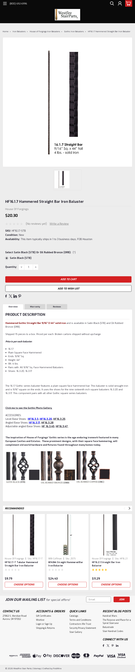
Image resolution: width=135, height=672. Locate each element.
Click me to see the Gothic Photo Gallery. (28, 407)
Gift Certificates (43, 616)
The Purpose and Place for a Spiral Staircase (117, 622)
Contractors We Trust (80, 624)
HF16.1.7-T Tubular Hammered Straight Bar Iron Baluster (21, 564)
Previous (124, 508)
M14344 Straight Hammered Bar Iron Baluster (65, 564)
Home (5, 31)
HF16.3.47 (62, 426)
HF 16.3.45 (48, 426)
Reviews (57, 306)
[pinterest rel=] (112, 645)
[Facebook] (6, 296)
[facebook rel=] (103, 645)
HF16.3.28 (47, 422)
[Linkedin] (15, 296)
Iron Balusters (19, 31)
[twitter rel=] (108, 645)
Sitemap (37, 668)
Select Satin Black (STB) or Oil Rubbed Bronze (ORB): (40, 252)
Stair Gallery (75, 632)
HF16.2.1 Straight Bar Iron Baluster (106, 564)
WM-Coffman (55, 558)
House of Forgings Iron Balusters (45, 31)
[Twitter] (10, 296)
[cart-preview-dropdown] (127, 3)
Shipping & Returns (45, 628)
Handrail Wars (110, 616)
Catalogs (73, 616)
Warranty (35, 306)
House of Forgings (14, 558)
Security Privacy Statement (82, 628)
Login (38, 624)
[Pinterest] (19, 296)
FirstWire (57, 668)
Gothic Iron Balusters (74, 31)
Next (129, 508)
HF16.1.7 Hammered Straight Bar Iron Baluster (109, 31)
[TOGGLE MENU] (5, 4)
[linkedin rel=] (117, 645)
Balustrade (108, 627)
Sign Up (48, 624)
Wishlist (40, 620)
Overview (13, 306)
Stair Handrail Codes (113, 631)
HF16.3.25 (59, 419)
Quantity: (11, 267)
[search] (112, 3)
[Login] (120, 3)
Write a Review (59, 224)
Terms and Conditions (80, 620)
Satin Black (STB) (20, 258)
